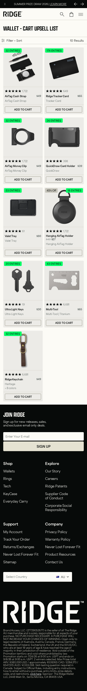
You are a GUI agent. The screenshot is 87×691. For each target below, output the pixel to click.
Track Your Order (16, 539)
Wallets (9, 470)
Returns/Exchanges (18, 546)
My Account (12, 531)
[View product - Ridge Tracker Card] (64, 80)
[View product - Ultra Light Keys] (23, 294)
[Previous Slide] (75, 4)
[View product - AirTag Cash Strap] (23, 80)
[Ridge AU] (12, 14)
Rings (7, 478)
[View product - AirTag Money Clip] (23, 150)
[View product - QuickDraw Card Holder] (64, 150)
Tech (7, 485)
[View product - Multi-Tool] (64, 294)
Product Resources (60, 554)
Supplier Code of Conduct (56, 495)
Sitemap (9, 561)
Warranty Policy (57, 539)
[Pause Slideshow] (4, 4)
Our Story (52, 470)
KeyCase (10, 493)
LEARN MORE (58, 4)
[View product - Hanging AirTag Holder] (64, 222)
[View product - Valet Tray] (23, 222)
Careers (51, 478)
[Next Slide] (82, 4)
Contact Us (54, 561)
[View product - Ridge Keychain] (23, 366)
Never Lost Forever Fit (20, 554)
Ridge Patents (56, 485)
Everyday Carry (15, 501)
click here (35, 674)
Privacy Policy (56, 531)
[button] (62, 14)
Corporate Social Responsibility (58, 507)
